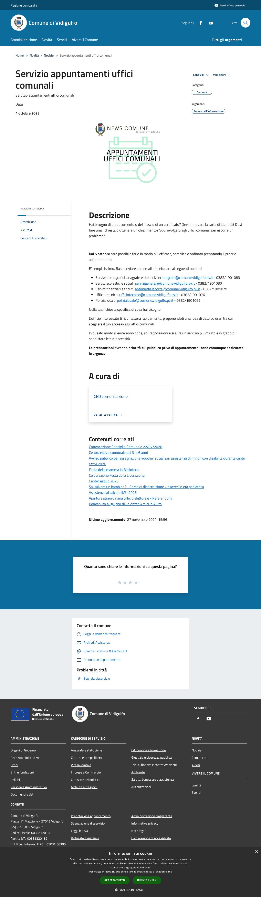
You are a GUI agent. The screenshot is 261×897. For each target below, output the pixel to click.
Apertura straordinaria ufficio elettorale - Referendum (130, 498)
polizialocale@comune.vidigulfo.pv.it (145, 300)
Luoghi (196, 785)
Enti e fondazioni (22, 772)
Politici (15, 779)
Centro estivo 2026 (103, 481)
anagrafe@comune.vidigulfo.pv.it (187, 277)
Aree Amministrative (25, 757)
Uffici (14, 764)
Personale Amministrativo (29, 787)
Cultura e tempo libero (86, 757)
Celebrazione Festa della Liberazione (117, 475)
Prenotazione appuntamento (91, 816)
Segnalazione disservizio (88, 823)
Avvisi (196, 764)
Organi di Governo (23, 750)
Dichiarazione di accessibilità (151, 838)
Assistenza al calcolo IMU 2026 (113, 492)
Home (19, 55)
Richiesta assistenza (85, 838)
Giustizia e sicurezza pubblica (151, 757)
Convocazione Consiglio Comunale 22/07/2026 (125, 447)
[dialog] (130, 872)
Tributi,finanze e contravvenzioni (154, 764)
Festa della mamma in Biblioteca (114, 469)
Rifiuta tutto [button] (147, 880)
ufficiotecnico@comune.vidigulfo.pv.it (148, 294)
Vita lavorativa (81, 764)
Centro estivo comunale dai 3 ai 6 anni (118, 452)
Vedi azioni (220, 74)
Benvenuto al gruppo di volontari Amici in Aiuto (125, 504)
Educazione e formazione (148, 750)
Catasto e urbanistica (85, 779)
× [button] (256, 851)
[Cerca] (245, 23)
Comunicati (199, 757)
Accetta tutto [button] (114, 880)
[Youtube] (209, 22)
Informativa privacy (144, 823)
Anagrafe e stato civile (86, 750)
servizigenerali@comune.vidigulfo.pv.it (165, 283)
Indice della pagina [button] (32, 208)
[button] (130, 889)
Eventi (196, 792)
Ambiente (138, 772)
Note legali (138, 830)
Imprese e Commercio (86, 772)
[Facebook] (199, 22)
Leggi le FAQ (79, 830)
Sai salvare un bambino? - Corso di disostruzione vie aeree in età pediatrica (146, 487)
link (170, 871)
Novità (34, 55)
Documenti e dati (22, 794)
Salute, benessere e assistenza (152, 779)
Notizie (49, 55)
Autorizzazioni (141, 786)
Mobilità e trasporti (84, 787)
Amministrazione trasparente (151, 816)
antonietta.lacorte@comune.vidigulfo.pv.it (167, 289)
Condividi (199, 74)
